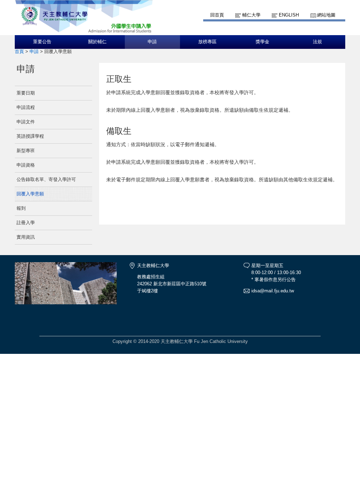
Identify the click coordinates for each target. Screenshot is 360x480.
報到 (21, 208)
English (289, 15)
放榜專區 (207, 41)
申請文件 (26, 121)
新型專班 (26, 150)
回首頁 (217, 15)
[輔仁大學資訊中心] (84, 31)
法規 (317, 41)
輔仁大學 (251, 15)
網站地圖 (326, 15)
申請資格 (26, 165)
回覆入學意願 (30, 193)
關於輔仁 (97, 41)
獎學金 (262, 41)
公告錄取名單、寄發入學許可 (46, 179)
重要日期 (26, 93)
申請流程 (26, 107)
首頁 (19, 51)
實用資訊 (26, 237)
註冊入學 (26, 222)
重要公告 (42, 41)
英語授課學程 (30, 136)
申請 (152, 41)
